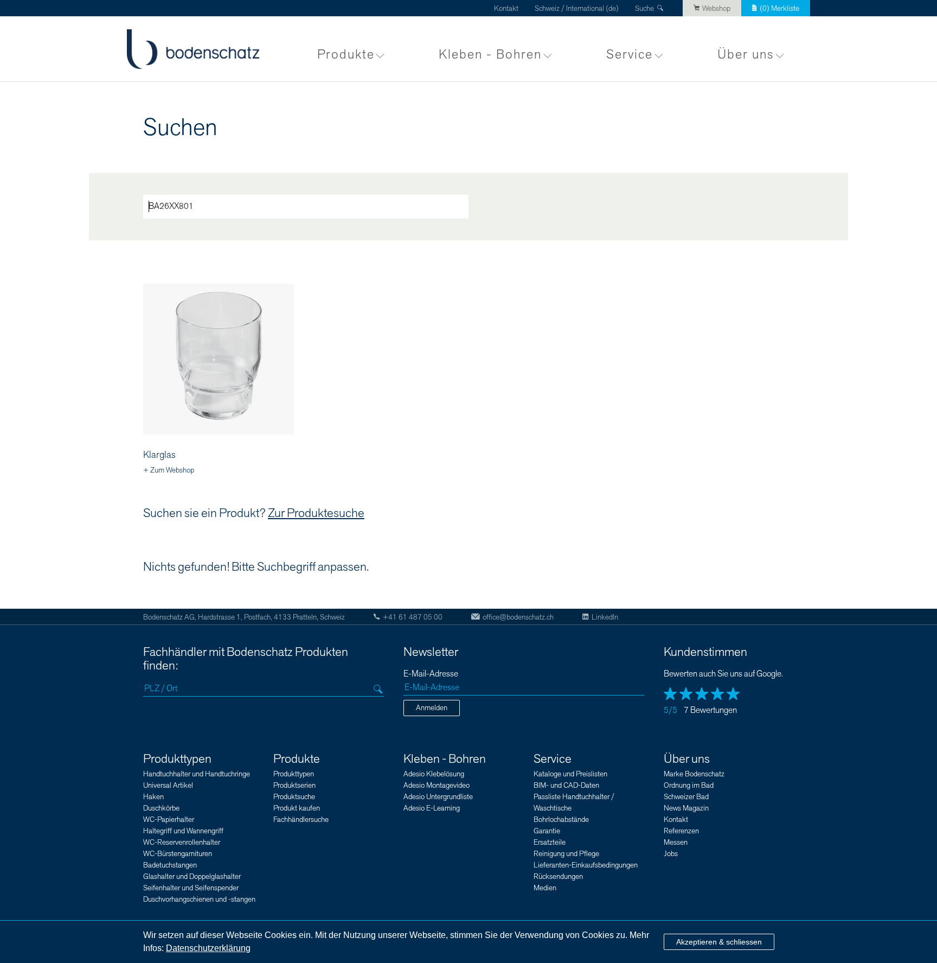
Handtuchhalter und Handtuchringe (196, 774)
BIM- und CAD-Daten (566, 785)
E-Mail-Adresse (430, 674)
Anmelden (431, 708)
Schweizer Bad (686, 797)
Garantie (547, 831)
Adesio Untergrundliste (438, 797)
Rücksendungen (558, 876)
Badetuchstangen (170, 865)
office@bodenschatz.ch (518, 617)
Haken (153, 797)
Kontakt (506, 8)
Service (629, 54)
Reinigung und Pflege (566, 854)
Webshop (716, 8)
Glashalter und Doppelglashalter (192, 876)
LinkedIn (605, 617)
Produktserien (294, 785)
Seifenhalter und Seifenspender (191, 888)
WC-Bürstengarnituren (177, 854)
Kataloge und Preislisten (570, 774)
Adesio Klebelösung (433, 774)
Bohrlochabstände (561, 819)
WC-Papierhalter (168, 819)
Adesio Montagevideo (436, 785)
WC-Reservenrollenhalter (181, 842)
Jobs (671, 854)
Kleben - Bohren (490, 54)
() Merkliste (779, 8)
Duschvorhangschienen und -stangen (199, 899)
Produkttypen (177, 759)
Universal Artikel (168, 785)
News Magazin (686, 808)
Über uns (745, 54)
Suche (644, 8)
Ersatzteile (550, 842)
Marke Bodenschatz (694, 774)
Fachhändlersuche (301, 819)
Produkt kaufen (296, 808)
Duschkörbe (161, 808)
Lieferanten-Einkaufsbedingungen (586, 865)
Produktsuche (294, 797)
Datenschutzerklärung (208, 948)
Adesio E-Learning (431, 808)
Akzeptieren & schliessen (719, 942)
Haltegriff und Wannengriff (183, 831)
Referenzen (681, 831)
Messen (676, 842)
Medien (545, 888)
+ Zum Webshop (168, 470)
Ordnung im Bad (689, 785)
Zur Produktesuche (316, 513)
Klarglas (159, 455)
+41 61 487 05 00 (412, 617)
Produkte (346, 54)
